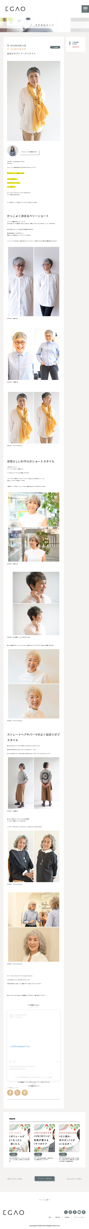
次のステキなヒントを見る (74, 1178)
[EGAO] (15, 9)
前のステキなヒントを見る (15, 1178)
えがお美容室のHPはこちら (33, 1086)
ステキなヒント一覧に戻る (44, 1178)
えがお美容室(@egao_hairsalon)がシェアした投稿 (33, 1077)
